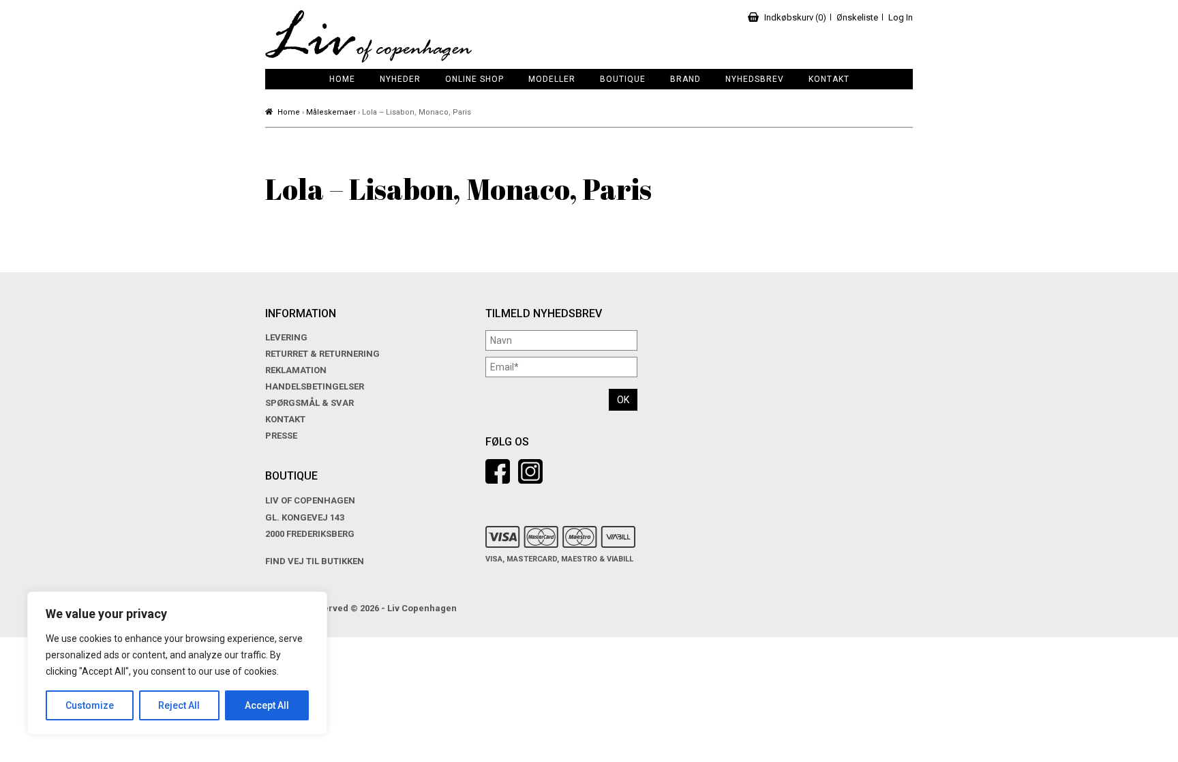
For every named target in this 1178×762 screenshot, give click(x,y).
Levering (286, 337)
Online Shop (474, 79)
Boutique (623, 79)
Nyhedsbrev (754, 79)
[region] (177, 663)
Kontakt (829, 79)
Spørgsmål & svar (309, 403)
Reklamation (296, 370)
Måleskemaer (331, 112)
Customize (89, 705)
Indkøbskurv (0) (795, 17)
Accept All (267, 705)
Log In (900, 17)
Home (342, 79)
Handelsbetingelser (314, 386)
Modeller (551, 79)
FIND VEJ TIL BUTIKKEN (314, 561)
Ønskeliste (857, 17)
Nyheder (400, 79)
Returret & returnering (322, 354)
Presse (281, 435)
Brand (685, 79)
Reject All (179, 705)
